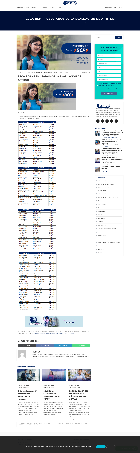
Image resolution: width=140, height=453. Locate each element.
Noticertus (54, 72)
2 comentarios (86, 72)
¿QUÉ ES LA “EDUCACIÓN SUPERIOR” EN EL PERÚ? (73, 423)
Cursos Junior (101, 218)
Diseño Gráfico (102, 225)
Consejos (100, 207)
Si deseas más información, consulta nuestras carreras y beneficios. (54, 333)
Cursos (52, 7)
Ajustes (111, 446)
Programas (26, 387)
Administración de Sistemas (105, 194)
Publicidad (101, 252)
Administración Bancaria (104, 181)
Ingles (61, 7)
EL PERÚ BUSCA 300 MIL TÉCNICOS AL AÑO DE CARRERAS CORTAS (112, 159)
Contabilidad (101, 211)
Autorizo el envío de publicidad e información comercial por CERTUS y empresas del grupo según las (108, 87)
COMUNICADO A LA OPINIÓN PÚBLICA (111, 167)
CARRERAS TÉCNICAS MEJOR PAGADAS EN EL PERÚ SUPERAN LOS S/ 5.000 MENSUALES (35, 424)
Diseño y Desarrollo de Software (107, 228)
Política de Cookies (86, 446)
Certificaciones (102, 204)
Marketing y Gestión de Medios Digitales (109, 242)
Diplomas (100, 221)
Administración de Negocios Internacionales (106, 189)
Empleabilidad (31, 7)
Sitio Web (20, 7)
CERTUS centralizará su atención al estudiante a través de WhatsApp (112, 141)
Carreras (43, 7)
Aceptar (101, 446)
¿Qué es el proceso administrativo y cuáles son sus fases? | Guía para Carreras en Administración (112, 132)
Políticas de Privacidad (112, 88)
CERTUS (67, 72)
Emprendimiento (46, 72)
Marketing (101, 239)
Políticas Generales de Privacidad (112, 83)
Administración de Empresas (110, 137)
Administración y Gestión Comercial (108, 197)
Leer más (20, 417)
